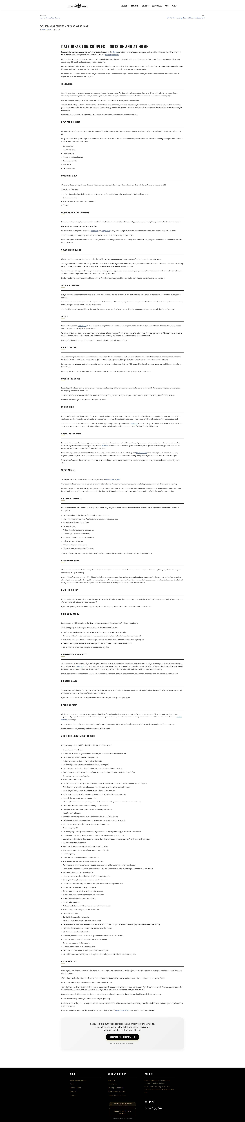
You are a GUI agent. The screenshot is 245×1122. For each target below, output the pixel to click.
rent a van (79, 666)
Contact (73, 1091)
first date (134, 423)
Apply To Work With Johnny (122, 1112)
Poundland (110, 479)
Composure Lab (157, 6)
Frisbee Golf (82, 326)
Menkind (105, 446)
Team (72, 1084)
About (167, 6)
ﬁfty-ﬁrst (115, 52)
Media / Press (75, 1088)
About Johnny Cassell (78, 1080)
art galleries (106, 231)
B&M (118, 479)
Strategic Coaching (116, 1088)
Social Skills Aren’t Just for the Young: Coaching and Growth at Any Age (159, 1089)
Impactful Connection (117, 1095)
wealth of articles (122, 1010)
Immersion (112, 1084)
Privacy (73, 1095)
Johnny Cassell (46, 30)
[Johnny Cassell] (78, 6)
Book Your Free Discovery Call (122, 1037)
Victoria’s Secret (141, 453)
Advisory (111, 1080)
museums (94, 231)
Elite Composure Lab (116, 1091)
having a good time (112, 55)
